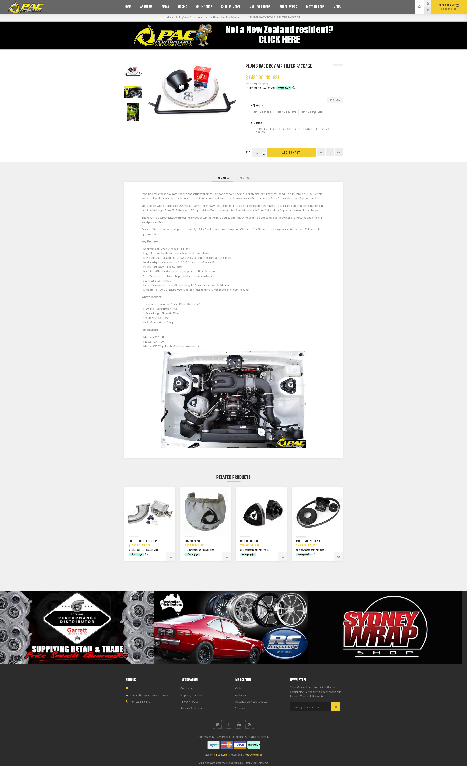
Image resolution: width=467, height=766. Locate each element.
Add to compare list (330, 152)
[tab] (222, 178)
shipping (263, 83)
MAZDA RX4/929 (287, 112)
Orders (239, 688)
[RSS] (249, 724)
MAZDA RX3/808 (263, 112)
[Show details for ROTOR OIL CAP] (261, 513)
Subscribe (335, 706)
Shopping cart (448, 7)
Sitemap (240, 708)
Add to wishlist (321, 152)
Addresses (241, 695)
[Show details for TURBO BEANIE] (205, 513)
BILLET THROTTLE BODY (143, 541)
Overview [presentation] (222, 178)
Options (256, 105)
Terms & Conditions (192, 708)
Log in (430, 3)
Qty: (248, 152)
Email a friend (339, 152)
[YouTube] (239, 724)
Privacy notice (189, 701)
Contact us (187, 688)
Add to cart (291, 152)
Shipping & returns (191, 695)
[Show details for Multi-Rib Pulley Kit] (317, 513)
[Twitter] (217, 724)
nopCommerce (254, 754)
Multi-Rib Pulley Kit (309, 541)
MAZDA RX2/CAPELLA (313, 112)
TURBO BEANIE (193, 541)
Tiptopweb (220, 754)
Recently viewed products (251, 701)
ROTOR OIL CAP (249, 541)
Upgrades (256, 123)
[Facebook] (228, 724)
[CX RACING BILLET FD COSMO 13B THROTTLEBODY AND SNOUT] (149, 513)
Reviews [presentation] (245, 178)
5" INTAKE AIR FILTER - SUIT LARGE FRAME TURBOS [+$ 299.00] (292, 130)
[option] (133, 72)
